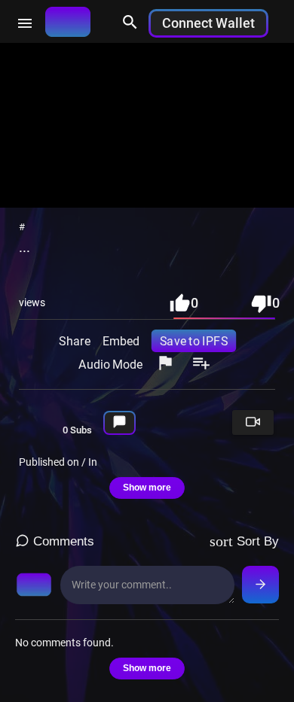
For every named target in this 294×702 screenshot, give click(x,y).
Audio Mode (110, 363)
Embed (120, 340)
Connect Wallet (208, 23)
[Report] (165, 364)
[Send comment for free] (260, 584)
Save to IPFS (194, 340)
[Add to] (201, 364)
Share (74, 340)
